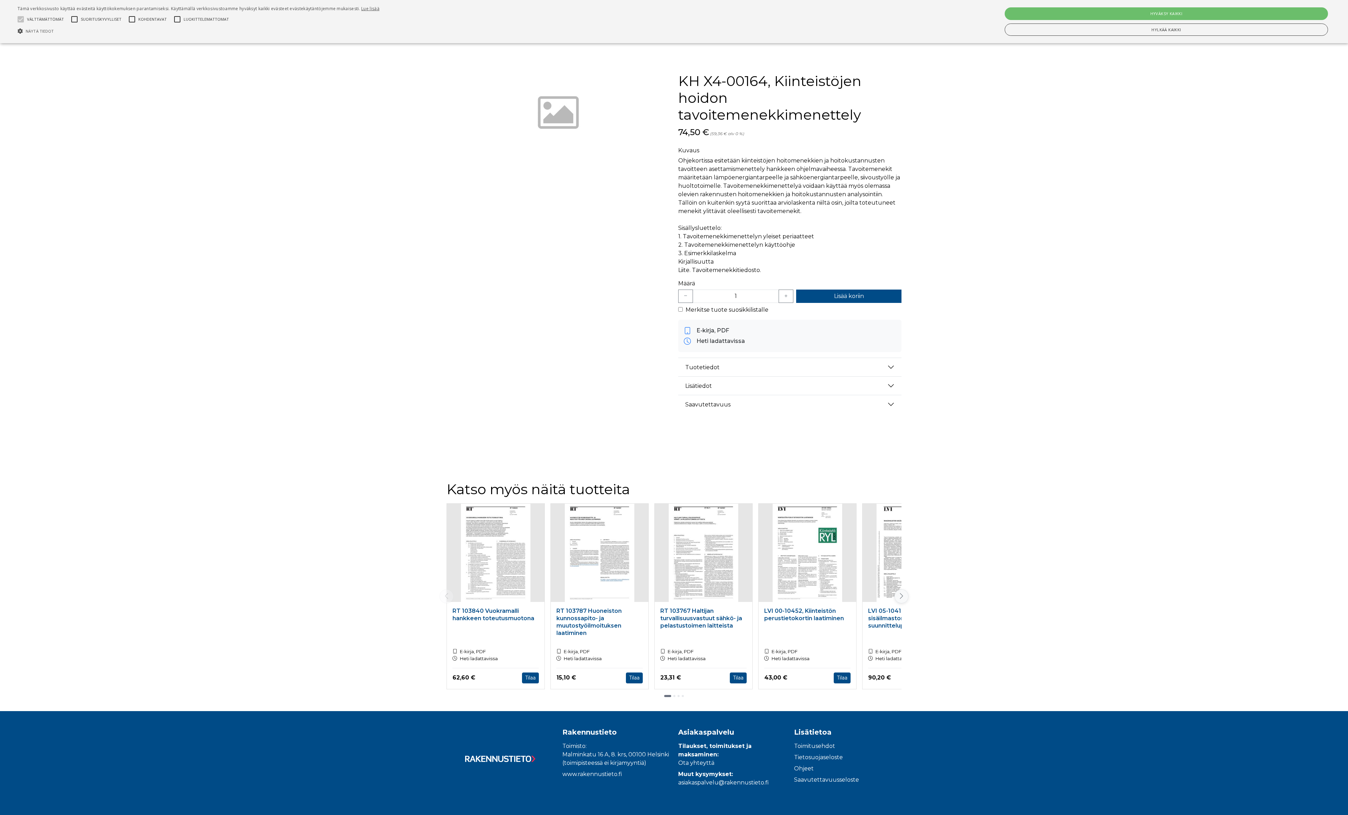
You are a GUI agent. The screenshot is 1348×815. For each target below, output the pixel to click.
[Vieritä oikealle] (901, 596)
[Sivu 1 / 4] (667, 696)
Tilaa (530, 678)
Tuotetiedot (702, 367)
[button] (198, 30)
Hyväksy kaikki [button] (1166, 13)
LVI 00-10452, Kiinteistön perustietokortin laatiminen (804, 615)
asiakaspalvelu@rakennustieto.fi (723, 782)
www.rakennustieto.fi (592, 774)
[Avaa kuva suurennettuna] (558, 114)
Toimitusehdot (814, 746)
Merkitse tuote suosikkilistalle (727, 309)
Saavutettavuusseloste (826, 779)
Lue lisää (370, 9)
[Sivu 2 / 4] (674, 696)
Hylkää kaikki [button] (1166, 29)
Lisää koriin (849, 296)
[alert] (674, 21)
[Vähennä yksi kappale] (685, 296)
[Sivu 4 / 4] (683, 696)
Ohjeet (804, 768)
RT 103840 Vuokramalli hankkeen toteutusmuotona (493, 615)
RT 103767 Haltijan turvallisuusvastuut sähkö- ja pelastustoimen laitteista (701, 618)
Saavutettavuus (708, 404)
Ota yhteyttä (696, 763)
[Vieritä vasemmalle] (447, 596)
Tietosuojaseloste (818, 757)
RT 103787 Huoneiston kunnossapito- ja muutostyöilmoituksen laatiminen (589, 622)
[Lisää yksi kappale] (786, 296)
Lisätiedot (698, 386)
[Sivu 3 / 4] (679, 696)
